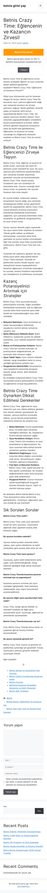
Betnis (9, 698)
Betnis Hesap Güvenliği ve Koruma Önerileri (23, 846)
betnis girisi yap (14, 5)
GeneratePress (23, 886)
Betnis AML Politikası (18, 691)
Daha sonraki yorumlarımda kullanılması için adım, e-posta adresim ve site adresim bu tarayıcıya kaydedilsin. (24, 782)
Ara (5, 806)
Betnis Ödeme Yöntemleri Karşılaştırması (22, 832)
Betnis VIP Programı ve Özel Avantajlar (21, 842)
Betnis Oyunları (16, 682)
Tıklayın (23, 70)
